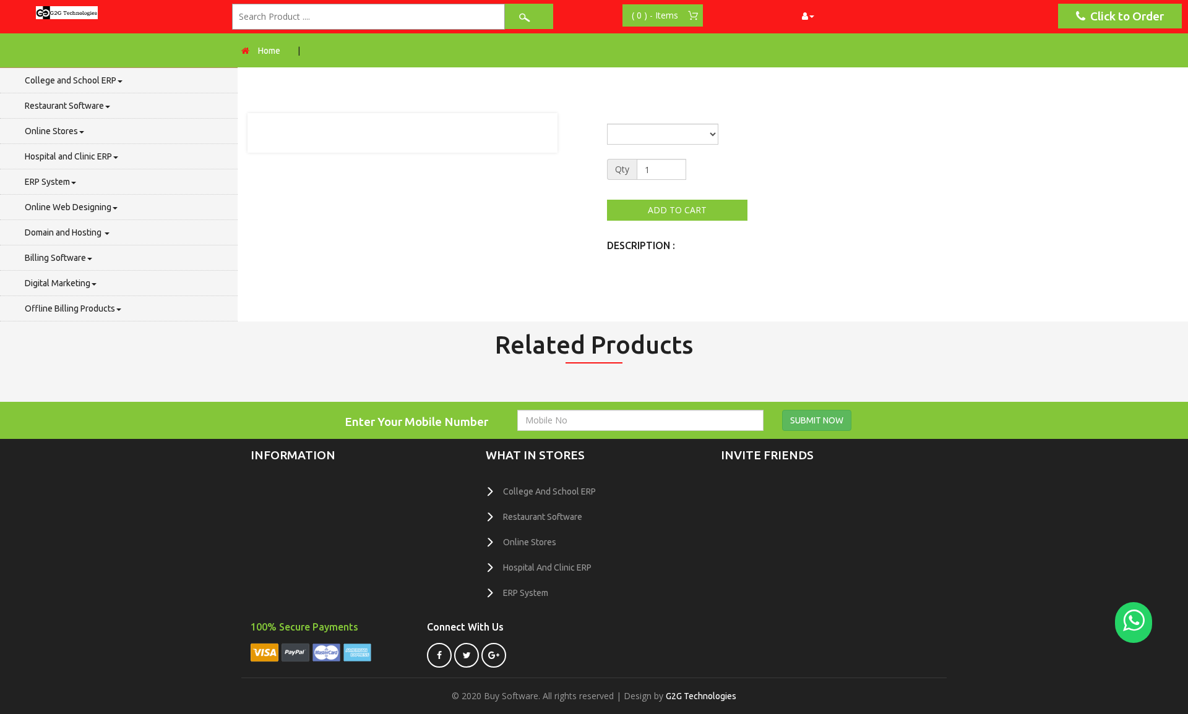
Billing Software (55, 258)
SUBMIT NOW (816, 420)
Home (269, 51)
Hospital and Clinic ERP (68, 156)
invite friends (767, 455)
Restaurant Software (64, 106)
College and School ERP (70, 80)
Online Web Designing (68, 207)
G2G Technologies (701, 696)
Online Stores (51, 131)
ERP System (47, 182)
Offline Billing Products (70, 308)
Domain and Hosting (64, 232)
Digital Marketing (57, 283)
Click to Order (1124, 16)
